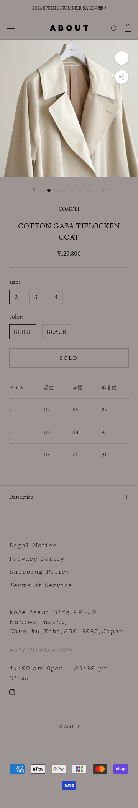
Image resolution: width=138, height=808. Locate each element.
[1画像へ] (49, 190)
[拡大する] (121, 58)
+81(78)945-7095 (40, 649)
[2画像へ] (57, 190)
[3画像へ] (65, 190)
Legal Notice (32, 545)
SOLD (69, 358)
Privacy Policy (36, 558)
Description (21, 496)
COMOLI (69, 208)
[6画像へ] (89, 190)
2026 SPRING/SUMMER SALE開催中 (69, 8)
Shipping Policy (39, 571)
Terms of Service (40, 585)
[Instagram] (12, 691)
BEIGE (22, 331)
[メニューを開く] (11, 27)
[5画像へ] (81, 190)
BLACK (56, 331)
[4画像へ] (73, 190)
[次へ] (103, 189)
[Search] (114, 27)
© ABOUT (69, 727)
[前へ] (34, 189)
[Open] (128, 28)
